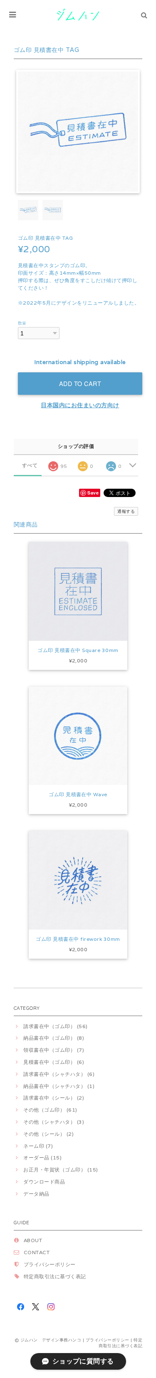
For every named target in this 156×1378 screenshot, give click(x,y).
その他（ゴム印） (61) (50, 1110)
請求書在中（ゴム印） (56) (55, 1026)
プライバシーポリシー (50, 1264)
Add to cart (80, 383)
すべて (29, 465)
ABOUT (33, 1240)
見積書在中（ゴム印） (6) (53, 1062)
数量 (22, 323)
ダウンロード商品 (44, 1182)
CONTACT (37, 1252)
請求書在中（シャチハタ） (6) (58, 1074)
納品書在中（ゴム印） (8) (53, 1038)
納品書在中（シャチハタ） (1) (58, 1086)
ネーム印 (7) (38, 1146)
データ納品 (36, 1194)
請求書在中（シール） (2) (53, 1098)
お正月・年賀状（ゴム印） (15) (60, 1169)
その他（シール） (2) (48, 1134)
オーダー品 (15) (42, 1157)
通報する (126, 511)
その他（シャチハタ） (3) (53, 1122)
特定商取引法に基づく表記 (55, 1276)
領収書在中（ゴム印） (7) (53, 1050)
